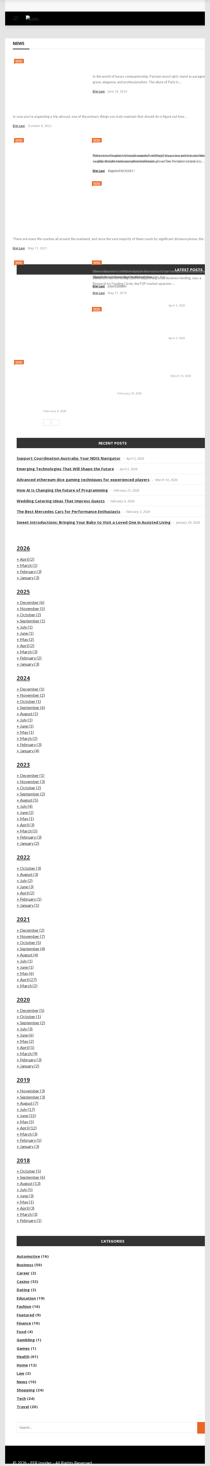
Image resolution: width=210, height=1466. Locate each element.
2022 (23, 857)
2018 (23, 1160)
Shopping (26, 1389)
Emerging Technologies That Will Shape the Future (186, 324)
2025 (23, 591)
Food (21, 1331)
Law (20, 1373)
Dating (23, 1289)
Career (23, 1272)
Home (22, 1365)
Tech (21, 1398)
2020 (23, 999)
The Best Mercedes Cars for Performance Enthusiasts (68, 511)
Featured (25, 1314)
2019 (23, 1079)
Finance (24, 1323)
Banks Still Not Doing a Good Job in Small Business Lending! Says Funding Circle (147, 265)
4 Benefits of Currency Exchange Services (66, 107)
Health (23, 1356)
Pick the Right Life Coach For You (57, 229)
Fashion (24, 1306)
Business (25, 1264)
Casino (23, 1281)
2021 (23, 919)
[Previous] (47, 422)
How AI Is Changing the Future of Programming (162, 387)
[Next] (56, 422)
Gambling (26, 1339)
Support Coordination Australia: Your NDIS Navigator (188, 292)
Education (26, 1298)
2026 (23, 548)
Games (23, 1348)
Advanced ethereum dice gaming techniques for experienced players (87, 9)
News (19, 61)
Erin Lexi (19, 126)
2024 (23, 678)
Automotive (28, 1256)
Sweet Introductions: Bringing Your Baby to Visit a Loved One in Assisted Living (94, 522)
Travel (23, 1406)
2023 (23, 764)
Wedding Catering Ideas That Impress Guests (87, 404)
